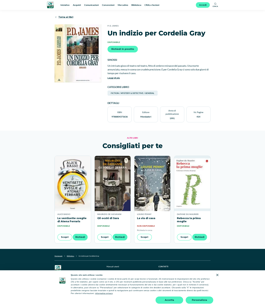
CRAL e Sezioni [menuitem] (152, 5)
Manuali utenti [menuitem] (113, 266)
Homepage (58, 256)
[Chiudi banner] (217, 275)
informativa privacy (104, 293)
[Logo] (50, 5)
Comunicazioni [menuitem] (91, 5)
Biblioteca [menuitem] (136, 5)
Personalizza (199, 300)
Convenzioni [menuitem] (108, 5)
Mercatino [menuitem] (123, 5)
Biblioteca (70, 256)
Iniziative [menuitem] (65, 5)
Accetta (169, 300)
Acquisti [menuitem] (77, 5)
